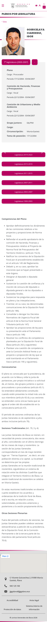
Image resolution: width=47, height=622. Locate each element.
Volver (5, 21)
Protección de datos (12, 609)
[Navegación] (2, 5)
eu (44, 4)
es (44, 7)
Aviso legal (34, 600)
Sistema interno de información (34, 608)
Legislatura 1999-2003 (23, 201)
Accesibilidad (12, 600)
